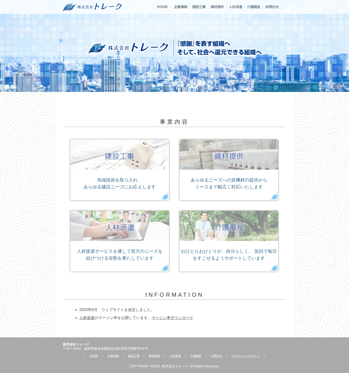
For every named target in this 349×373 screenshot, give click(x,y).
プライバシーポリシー (245, 356)
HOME (94, 356)
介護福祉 (196, 356)
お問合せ (216, 356)
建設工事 (134, 356)
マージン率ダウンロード (172, 318)
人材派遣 (86, 318)
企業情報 (113, 356)
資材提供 (154, 356)
